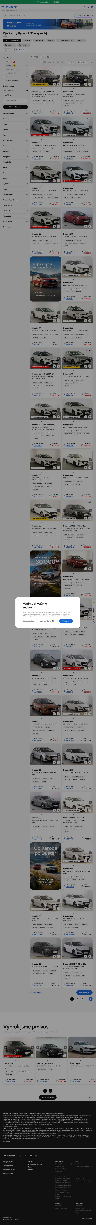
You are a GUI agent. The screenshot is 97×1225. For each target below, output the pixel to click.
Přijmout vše (66, 621)
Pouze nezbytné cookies (47, 621)
